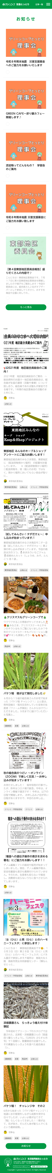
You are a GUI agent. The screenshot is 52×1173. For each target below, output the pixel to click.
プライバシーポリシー (21, 1166)
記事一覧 (39, 4)
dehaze (48, 4)
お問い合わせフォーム (39, 1167)
